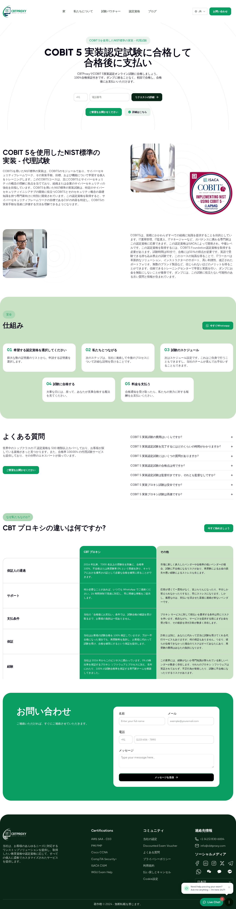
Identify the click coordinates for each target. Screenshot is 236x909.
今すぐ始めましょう (219, 528)
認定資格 (134, 11)
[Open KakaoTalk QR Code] (219, 871)
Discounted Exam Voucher (160, 845)
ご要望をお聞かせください (103, 112)
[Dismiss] (229, 887)
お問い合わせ (220, 11)
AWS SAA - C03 (101, 839)
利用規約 (148, 865)
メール (172, 713)
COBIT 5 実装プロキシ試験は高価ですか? (156, 494)
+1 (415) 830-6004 (212, 839)
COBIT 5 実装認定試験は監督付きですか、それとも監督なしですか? (172, 475)
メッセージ (126, 750)
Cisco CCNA (99, 852)
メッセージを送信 (164, 777)
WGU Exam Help (101, 872)
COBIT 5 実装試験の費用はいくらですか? (156, 437)
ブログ (152, 11)
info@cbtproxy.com (213, 845)
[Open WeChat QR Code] (208, 871)
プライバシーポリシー (157, 859)
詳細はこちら (139, 112)
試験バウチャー (111, 11)
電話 (122, 732)
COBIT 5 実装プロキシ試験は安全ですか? (156, 484)
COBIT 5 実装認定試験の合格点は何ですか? (157, 465)
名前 (122, 713)
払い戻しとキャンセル (157, 872)
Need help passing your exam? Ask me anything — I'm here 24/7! (208, 888)
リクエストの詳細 (144, 97)
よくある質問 (151, 852)
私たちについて (83, 11)
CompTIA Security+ (104, 859)
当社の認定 (150, 839)
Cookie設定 (150, 879)
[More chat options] (229, 902)
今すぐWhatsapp (220, 325)
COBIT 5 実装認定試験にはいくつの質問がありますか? (164, 456)
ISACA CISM (99, 865)
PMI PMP (96, 845)
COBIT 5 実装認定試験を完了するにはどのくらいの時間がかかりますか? (175, 446)
